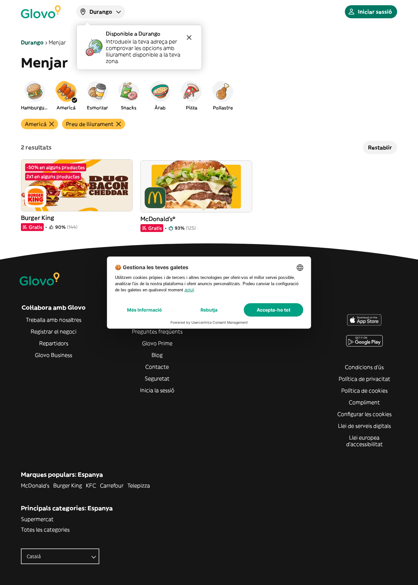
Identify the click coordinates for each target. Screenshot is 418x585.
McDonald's (35, 485)
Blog (157, 355)
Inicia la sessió (157, 390)
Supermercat (37, 519)
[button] (34, 95)
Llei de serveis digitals (364, 426)
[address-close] (189, 37)
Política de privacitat (364, 379)
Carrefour (111, 485)
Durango (32, 42)
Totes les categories (45, 529)
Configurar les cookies (364, 414)
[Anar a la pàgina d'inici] (41, 11)
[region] (209, 95)
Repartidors (53, 343)
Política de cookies (364, 390)
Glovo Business (53, 355)
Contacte (157, 366)
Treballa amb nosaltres (53, 319)
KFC (91, 485)
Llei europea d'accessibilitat (364, 440)
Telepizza (138, 485)
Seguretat (157, 378)
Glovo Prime (157, 343)
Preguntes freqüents (157, 331)
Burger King (67, 485)
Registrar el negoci (53, 331)
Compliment (364, 402)
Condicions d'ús (364, 367)
